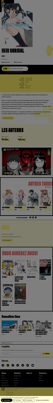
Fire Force (4, 378)
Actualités (17, 373)
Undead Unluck (5, 382)
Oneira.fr (29, 373)
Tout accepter (7, 400)
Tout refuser (18, 400)
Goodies (16, 378)
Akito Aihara (4, 59)
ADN (40, 378)
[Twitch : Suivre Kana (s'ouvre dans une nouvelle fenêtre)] (13, 366)
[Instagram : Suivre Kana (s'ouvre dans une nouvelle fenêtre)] (3, 366)
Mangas (4, 373)
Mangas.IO (41, 380)
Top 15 (15, 385)
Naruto (3, 375)
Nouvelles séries (17, 375)
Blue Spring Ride (5, 385)
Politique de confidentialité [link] (42, 400)
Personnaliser (29, 400)
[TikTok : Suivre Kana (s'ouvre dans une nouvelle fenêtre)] (8, 366)
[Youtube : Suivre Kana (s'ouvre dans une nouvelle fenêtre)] (32, 366)
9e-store (41, 375)
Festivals (16, 380)
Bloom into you (5, 380)
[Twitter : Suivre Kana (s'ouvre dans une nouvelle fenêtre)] (27, 366)
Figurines (16, 382)
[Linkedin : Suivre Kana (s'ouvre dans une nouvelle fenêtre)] (22, 366)
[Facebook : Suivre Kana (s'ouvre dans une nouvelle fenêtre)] (17, 366)
